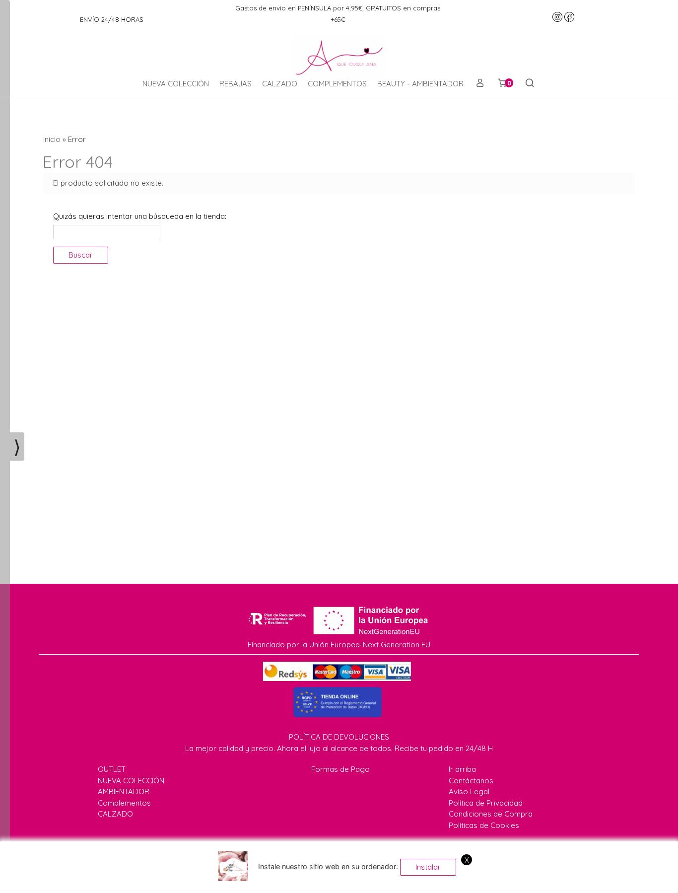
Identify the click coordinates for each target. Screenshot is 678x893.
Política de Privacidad (486, 803)
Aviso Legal (469, 791)
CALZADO (279, 83)
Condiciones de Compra (491, 814)
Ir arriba (462, 769)
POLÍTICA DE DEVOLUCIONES (339, 737)
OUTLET (112, 769)
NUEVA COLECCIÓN (175, 83)
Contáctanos (471, 780)
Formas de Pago (340, 769)
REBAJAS (235, 83)
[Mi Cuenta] (479, 84)
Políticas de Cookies (484, 825)
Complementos (124, 803)
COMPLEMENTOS (337, 83)
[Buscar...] (529, 84)
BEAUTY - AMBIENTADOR (420, 83)
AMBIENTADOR (123, 791)
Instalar (428, 867)
